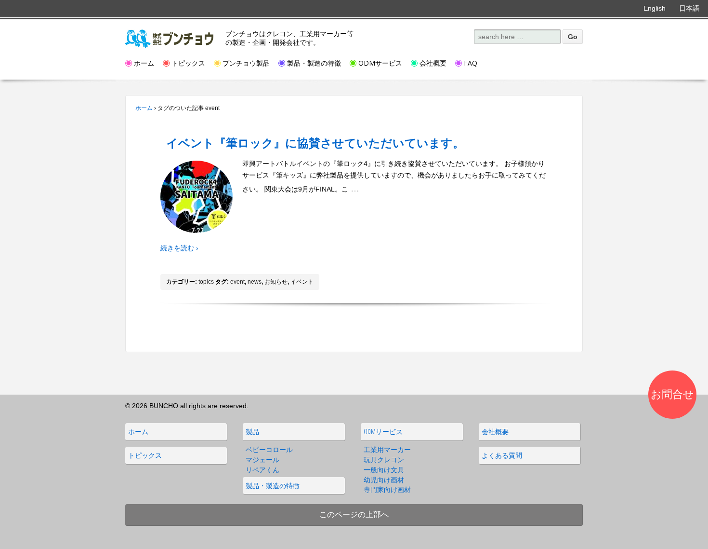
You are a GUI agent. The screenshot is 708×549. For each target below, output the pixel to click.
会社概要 (433, 63)
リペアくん (262, 469)
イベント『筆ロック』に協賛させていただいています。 (315, 143)
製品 (252, 431)
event (237, 281)
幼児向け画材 (384, 479)
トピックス (188, 63)
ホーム (144, 63)
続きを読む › (179, 248)
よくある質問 (502, 455)
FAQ (470, 63)
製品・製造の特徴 (314, 63)
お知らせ (276, 281)
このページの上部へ (354, 514)
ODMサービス (380, 63)
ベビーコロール (269, 449)
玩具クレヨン (384, 459)
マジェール (262, 459)
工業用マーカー (387, 449)
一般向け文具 (384, 469)
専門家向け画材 (387, 489)
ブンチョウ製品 (246, 63)
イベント (302, 281)
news (255, 281)
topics (206, 281)
